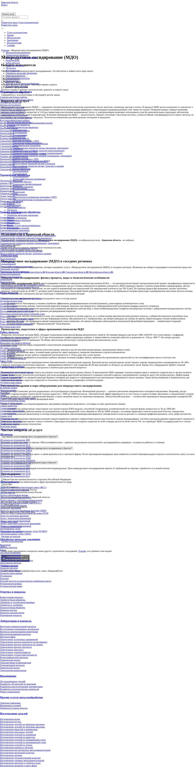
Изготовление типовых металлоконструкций (22, 760)
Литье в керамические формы (14, 490)
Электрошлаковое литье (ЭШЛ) (15, 534)
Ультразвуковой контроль (12, 665)
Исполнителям (14, 43)
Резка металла (12, 60)
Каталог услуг (8, 14)
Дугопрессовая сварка (11, 382)
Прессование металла (10, 563)
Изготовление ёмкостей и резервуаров (18, 729)
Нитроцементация (9, 256)
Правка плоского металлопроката (16, 560)
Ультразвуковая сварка (11, 421)
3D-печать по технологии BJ (14, 442)
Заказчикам (12, 40)
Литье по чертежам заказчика (14, 516)
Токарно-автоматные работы (14, 156)
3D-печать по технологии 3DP (15, 440)
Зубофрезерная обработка (12, 112)
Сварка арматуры (8, 406)
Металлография (7, 637)
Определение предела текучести (16, 647)
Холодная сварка (8, 426)
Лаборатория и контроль (18, 78)
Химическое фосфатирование (14, 271)
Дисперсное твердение (11, 180)
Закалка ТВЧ (6, 183)
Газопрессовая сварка (10, 377)
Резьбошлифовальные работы (14, 138)
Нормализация (7, 191)
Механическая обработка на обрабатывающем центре (26, 123)
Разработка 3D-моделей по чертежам (18, 684)
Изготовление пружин (11, 755)
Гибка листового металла (12, 351)
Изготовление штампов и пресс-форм (18, 765)
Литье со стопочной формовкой (15, 526)
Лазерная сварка (8, 390)
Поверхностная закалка (11, 201)
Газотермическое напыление (14, 233)
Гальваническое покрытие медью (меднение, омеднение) (28, 235)
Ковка (3, 550)
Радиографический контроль (14, 657)
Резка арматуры (7, 316)
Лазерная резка (7, 303)
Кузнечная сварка (8, 388)
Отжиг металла (7, 196)
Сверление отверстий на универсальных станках (24, 143)
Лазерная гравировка (10, 703)
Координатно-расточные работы (16, 118)
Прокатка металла (9, 568)
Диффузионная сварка (11, 380)
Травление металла (9, 269)
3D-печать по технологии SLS (15, 476)
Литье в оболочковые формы (14, 495)
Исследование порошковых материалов (19, 629)
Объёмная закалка (9, 193)
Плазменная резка (9, 306)
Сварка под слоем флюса (12, 411)
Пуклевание (6, 576)
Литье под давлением (10, 508)
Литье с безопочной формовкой (15, 518)
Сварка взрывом (8, 408)
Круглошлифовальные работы (15, 120)
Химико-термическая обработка (21, 58)
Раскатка (4, 578)
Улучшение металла (9, 206)
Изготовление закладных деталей (16, 732)
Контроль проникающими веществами (19, 631)
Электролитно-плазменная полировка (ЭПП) (22, 284)
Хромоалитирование (10, 274)
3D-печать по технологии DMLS (16, 450)
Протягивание (7, 133)
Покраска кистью (8, 610)
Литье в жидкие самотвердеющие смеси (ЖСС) (23, 487)
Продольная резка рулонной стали (17, 311)
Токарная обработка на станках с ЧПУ (18, 151)
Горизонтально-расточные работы (16, 100)
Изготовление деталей (17, 86)
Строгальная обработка (11, 149)
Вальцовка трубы (8, 345)
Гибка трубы (6, 361)
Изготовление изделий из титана (16, 745)
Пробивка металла (9, 565)
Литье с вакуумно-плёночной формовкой (20, 523)
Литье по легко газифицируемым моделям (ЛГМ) (24, 513)
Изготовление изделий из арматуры (17, 737)
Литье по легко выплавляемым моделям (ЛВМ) (23, 510)
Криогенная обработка (11, 186)
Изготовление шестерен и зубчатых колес (20, 763)
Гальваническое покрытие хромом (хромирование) (25, 241)
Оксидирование (8, 259)
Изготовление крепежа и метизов (16, 747)
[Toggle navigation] (2, 28)
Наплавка (4, 393)
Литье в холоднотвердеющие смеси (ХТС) (20, 503)
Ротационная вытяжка (11, 583)
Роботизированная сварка (12, 400)
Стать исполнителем (17, 32)
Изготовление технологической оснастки (20, 758)
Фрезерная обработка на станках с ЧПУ (19, 159)
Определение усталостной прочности (18, 655)
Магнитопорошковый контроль (15, 634)
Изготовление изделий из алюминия (18, 734)
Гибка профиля (7, 356)
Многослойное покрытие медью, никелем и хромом (25, 253)
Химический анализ (10, 668)
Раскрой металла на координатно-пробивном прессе (25, 581)
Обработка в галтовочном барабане (17, 602)
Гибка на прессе (8, 353)
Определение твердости (12, 650)
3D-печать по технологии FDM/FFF (17, 461)
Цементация (6, 279)
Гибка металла (13, 63)
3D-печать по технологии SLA (15, 471)
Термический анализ (10, 660)
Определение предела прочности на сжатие (21, 644)
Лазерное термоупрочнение (13, 188)
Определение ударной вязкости (15, 652)
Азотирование (7, 217)
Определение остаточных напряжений (19, 639)
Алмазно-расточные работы (13, 97)
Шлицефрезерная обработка (13, 167)
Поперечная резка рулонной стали (17, 308)
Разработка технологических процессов (19, 689)
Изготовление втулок (10, 722)
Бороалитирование (9, 228)
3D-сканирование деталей (13, 681)
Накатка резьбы (7, 125)
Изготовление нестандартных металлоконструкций (25, 750)
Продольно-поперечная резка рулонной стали (22, 314)
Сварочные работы (15, 65)
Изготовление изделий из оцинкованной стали (23, 742)
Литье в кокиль (7, 492)
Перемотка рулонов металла (14, 708)
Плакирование (7, 261)
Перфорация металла (10, 558)
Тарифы (11, 45)
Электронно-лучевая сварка (13, 429)
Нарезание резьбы (9, 128)
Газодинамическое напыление (15, 230)
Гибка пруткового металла (13, 358)
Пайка (3, 395)
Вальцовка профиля (10, 340)
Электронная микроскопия (13, 670)
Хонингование (7, 164)
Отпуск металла (8, 198)
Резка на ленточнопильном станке (17, 319)
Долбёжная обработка (10, 102)
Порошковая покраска (11, 615)
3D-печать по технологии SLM (15, 473)
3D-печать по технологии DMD (15, 448)
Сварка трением (8, 413)
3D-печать (11, 68)
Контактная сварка (9, 385)
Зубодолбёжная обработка (13, 110)
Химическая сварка (9, 424)
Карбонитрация (7, 246)
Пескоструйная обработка (12, 607)
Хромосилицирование (11, 277)
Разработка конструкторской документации (21, 686)
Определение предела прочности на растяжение (23, 642)
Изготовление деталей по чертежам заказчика (22, 727)
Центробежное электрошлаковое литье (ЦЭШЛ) (23, 531)
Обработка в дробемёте (11, 605)
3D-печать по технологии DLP (15, 445)
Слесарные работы (9, 146)
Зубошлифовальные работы (13, 115)
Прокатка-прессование (11, 573)
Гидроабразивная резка (11, 301)
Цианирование (7, 282)
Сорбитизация (7, 204)
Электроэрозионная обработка (15, 169)
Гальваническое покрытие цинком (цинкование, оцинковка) (29, 243)
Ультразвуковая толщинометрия (15, 662)
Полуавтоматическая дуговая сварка (18, 398)
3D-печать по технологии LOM (15, 463)
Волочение (5, 545)
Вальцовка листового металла (14, 338)
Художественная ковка (11, 586)
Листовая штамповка (10, 552)
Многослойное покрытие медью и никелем (21, 251)
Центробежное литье (10, 528)
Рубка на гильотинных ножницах (16, 324)
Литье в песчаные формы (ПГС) (15, 498)
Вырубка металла (8, 547)
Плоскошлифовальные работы (15, 131)
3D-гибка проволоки (10, 348)
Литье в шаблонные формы (13, 505)
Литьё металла (13, 70)
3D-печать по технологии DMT (15, 453)
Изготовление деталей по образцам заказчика (22, 724)
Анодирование (7, 222)
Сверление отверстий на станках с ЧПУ (19, 141)
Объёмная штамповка (10, 555)
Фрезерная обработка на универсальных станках (24, 161)
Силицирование (8, 264)
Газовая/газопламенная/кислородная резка (20, 298)
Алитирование (7, 220)
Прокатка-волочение (10, 571)
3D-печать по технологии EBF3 (15, 455)
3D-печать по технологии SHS (15, 468)
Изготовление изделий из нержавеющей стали (23, 740)
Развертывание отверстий (12, 136)
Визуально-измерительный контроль (18, 626)
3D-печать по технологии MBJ (15, 466)
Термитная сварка (9, 418)
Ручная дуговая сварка (11, 403)
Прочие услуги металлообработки (22, 83)
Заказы (10, 35)
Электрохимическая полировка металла (19, 287)
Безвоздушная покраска (11, 597)
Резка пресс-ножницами (12, 321)
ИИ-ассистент (14, 37)
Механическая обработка (18, 52)
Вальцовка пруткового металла (15, 343)
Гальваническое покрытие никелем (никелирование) (26, 238)
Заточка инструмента (10, 105)
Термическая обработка (17, 55)
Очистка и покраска (15, 76)
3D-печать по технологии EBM (15, 458)
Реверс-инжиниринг (10, 692)
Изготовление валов (10, 719)
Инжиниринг (12, 81)
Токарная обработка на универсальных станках (23, 154)
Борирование (6, 225)
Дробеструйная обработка (12, 600)
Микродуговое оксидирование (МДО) (18, 248)
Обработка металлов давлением (21, 73)
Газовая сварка (7, 375)
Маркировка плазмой (10, 705)
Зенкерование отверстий (12, 107)
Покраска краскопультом (12, 613)
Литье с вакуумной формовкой (15, 521)
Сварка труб (6, 416)
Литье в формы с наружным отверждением (21, 500)
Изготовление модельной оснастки (17, 753)
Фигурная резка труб (10, 327)
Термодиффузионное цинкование (16, 266)
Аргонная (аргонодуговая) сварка (16, 372)
